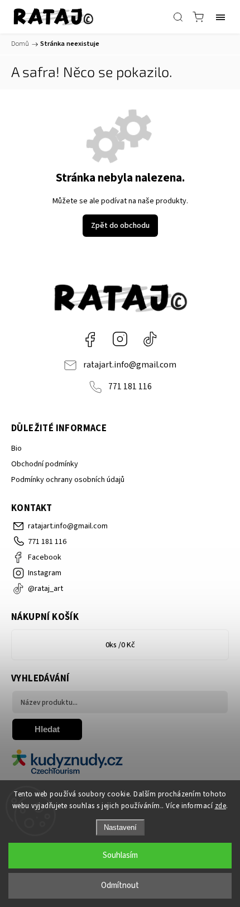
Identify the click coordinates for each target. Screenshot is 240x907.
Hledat (47, 729)
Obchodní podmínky (44, 464)
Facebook (89, 339)
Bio (16, 448)
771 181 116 (130, 386)
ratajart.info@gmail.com (129, 365)
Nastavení (120, 827)
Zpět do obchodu (120, 225)
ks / (120, 645)
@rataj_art (150, 339)
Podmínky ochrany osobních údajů (67, 479)
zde (221, 806)
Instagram (120, 339)
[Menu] (220, 17)
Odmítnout (120, 885)
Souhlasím (120, 855)
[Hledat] (178, 16)
